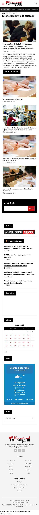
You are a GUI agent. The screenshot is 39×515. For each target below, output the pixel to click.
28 (24, 345)
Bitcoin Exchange (15, 511)
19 (15, 342)
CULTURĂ (28, 464)
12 (15, 338)
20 (19, 342)
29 (28, 345)
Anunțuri (19, 482)
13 (19, 338)
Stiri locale (28, 461)
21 (24, 342)
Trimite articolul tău (19, 488)
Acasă (3, 13)
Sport (28, 473)
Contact (19, 491)
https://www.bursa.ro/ (15, 241)
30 (32, 345)
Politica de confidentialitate (20, 502)
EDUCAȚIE (28, 467)
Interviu (11, 473)
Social (11, 470)
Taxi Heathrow (4, 511)
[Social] (15, 450)
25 (11, 345)
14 (24, 338)
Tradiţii (11, 467)
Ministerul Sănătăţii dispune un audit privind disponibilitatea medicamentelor (19, 273)
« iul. (5, 352)
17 (6, 342)
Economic (11, 464)
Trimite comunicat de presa (19, 485)
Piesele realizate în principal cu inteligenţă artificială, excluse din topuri (19, 247)
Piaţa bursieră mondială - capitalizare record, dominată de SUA (18, 282)
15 (28, 338)
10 (6, 338)
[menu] (3, 3)
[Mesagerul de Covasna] (14, 3)
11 (11, 338)
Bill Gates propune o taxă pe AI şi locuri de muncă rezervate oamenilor (18, 264)
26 (15, 345)
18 (11, 342)
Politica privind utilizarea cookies (19, 500)
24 (6, 345)
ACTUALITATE (11, 461)
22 (28, 342)
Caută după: (9, 203)
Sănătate (28, 470)
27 (19, 345)
